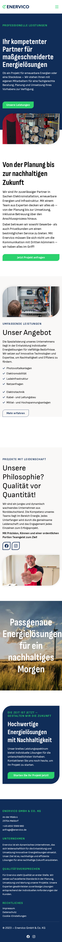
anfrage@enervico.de (14, 829)
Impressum (9, 908)
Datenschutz (9, 912)
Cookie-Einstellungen (14, 916)
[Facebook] (6, 546)
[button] (56, 7)
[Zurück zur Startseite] (16, 6)
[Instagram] (16, 546)
